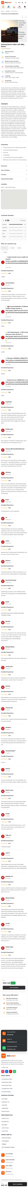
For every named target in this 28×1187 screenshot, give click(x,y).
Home (2, 11)
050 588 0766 (10, 1034)
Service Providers (6, 1137)
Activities (8, 11)
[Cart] (22, 2)
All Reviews (4, 247)
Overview (3, 174)
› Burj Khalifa (4, 1124)
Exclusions (4, 166)
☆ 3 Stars (19, 247)
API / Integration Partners (8, 1147)
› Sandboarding (4, 1108)
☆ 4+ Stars (12, 247)
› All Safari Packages (6, 1091)
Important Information (7, 179)
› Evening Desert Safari (6, 1079)
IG (2, 1071)
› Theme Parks (4, 1131)
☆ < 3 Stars (4, 252)
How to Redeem (5, 170)
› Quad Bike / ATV (5, 1102)
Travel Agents (5, 1141)
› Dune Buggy (4, 1098)
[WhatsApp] (14, 1071)
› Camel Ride (4, 1105)
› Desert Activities (5, 1111)
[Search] (16, 2)
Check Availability (14, 987)
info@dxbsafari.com (12, 1042)
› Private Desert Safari (6, 1085)
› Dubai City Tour (5, 1118)
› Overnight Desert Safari (6, 1088)
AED (19, 2)
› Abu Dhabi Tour (5, 1121)
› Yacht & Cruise (5, 1127)
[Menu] (25, 2)
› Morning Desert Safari (6, 1082)
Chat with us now (11, 1049)
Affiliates (4, 1144)
